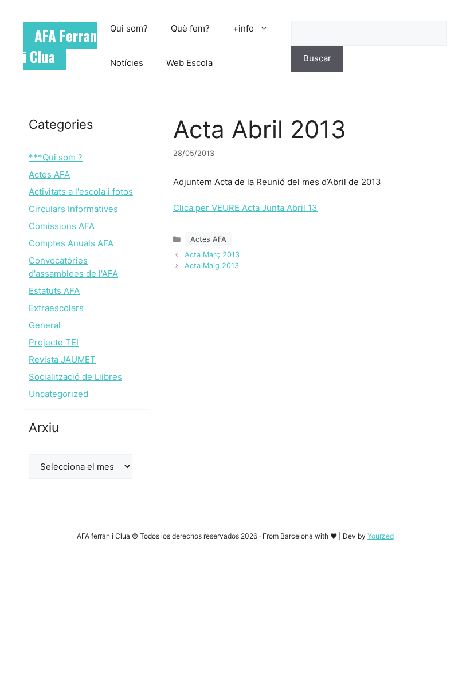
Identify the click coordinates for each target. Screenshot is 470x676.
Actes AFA (208, 239)
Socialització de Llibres (75, 376)
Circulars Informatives (73, 208)
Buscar (317, 58)
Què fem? (190, 28)
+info (243, 28)
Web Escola (189, 62)
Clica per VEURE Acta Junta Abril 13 (245, 207)
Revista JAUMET (62, 359)
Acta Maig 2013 (212, 265)
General (45, 325)
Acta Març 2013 (212, 254)
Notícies (126, 62)
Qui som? (129, 28)
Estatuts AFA (54, 290)
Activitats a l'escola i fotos (81, 191)
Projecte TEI (54, 342)
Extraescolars (56, 307)
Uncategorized (58, 393)
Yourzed (380, 536)
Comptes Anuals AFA (71, 243)
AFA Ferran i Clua (60, 46)
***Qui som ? (56, 157)
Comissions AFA (62, 226)
